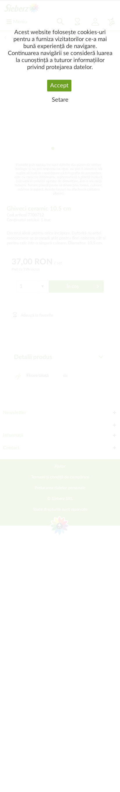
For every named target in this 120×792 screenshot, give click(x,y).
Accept (59, 86)
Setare (60, 100)
